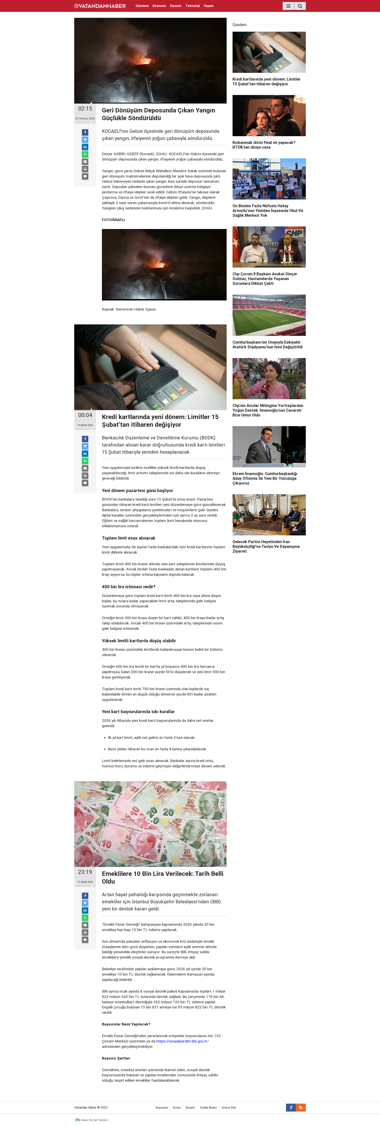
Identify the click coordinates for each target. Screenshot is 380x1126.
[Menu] (288, 6)
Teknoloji (192, 6)
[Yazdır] (85, 169)
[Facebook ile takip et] (291, 1108)
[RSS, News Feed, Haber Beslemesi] (301, 1108)
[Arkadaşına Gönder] (85, 162)
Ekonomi (159, 6)
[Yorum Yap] (85, 176)
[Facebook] (85, 132)
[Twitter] (85, 140)
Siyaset (175, 6)
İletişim (190, 1107)
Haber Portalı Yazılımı (94, 1120)
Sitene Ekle (229, 1107)
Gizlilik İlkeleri (208, 1107)
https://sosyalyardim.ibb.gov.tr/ (182, 1041)
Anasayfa (162, 1107)
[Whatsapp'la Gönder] (85, 154)
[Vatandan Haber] (100, 6)
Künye (177, 1107)
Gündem (142, 6)
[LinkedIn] (85, 147)
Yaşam (209, 6)
